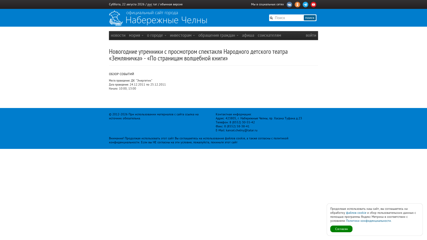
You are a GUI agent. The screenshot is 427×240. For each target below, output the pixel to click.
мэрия (135, 35)
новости (118, 35)
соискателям (269, 35)
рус (149, 4)
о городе (155, 35)
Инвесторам (181, 35)
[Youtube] (313, 4)
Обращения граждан (217, 35)
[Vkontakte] (289, 4)
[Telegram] (305, 4)
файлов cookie (356, 212)
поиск (309, 18)
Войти (311, 35)
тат (155, 4)
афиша (248, 35)
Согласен (341, 229)
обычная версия (171, 4)
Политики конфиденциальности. (369, 220)
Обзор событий (121, 74)
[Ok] (297, 4)
